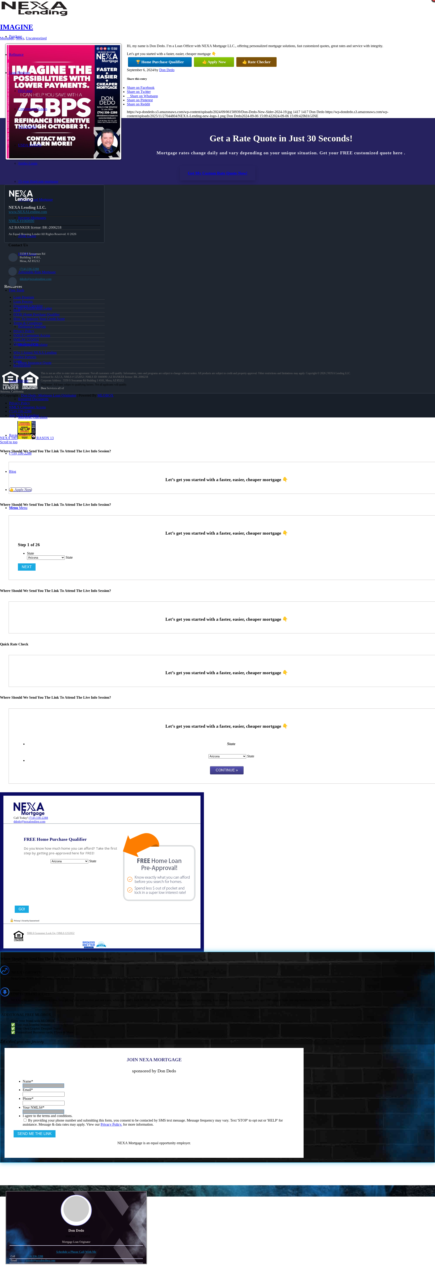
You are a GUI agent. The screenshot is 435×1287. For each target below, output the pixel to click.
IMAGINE (16, 27)
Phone (28, 1098)
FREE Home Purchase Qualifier (36, 314)
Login (17, 361)
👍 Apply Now (214, 62)
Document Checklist (28, 306)
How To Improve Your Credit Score (39, 319)
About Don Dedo (26, 344)
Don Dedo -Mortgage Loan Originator (48, 395)
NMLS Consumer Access (31, 335)
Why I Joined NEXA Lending (35, 352)
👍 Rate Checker (256, 62)
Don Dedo (166, 70)
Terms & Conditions (27, 323)
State (30, 553)
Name (28, 1081)
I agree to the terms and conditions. (47, 1116)
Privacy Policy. (111, 1124)
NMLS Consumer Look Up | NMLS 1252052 (51, 933)
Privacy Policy (23, 331)
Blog (16, 310)
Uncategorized (36, 38)
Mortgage (7, 38)
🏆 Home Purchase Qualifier (160, 62)
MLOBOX (105, 395)
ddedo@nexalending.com (35, 279)
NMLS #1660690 (21, 221)
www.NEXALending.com (28, 212)
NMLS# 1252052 (26, 340)
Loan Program (23, 297)
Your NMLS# (33, 1107)
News (20, 38)
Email (28, 1090)
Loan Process (23, 301)
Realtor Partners (24, 357)
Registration (22, 365)
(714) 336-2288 (29, 269)
